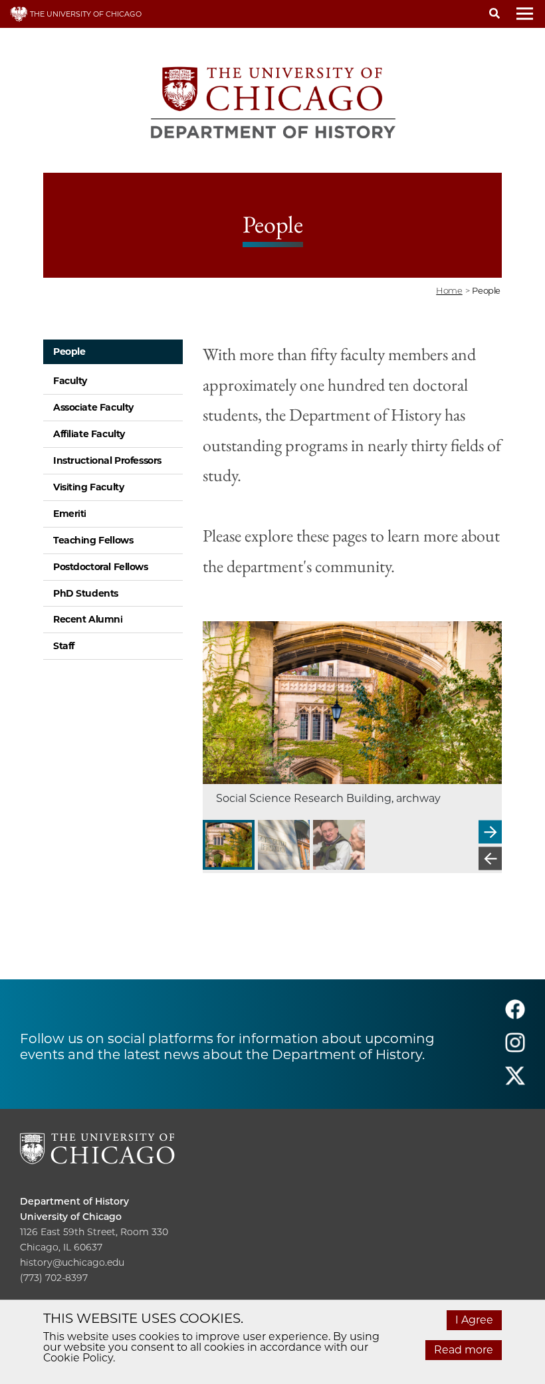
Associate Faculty (93, 407)
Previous (490, 858)
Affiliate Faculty (89, 434)
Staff (63, 646)
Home (449, 290)
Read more (463, 1349)
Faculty (70, 381)
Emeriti (69, 514)
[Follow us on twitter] (515, 1081)
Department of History (74, 1201)
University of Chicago (71, 1217)
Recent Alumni (88, 619)
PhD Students (85, 593)
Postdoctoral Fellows (100, 567)
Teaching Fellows (93, 540)
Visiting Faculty (88, 487)
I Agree (474, 1320)
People (69, 351)
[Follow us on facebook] (515, 1015)
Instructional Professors (107, 460)
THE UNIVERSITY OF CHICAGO (85, 14)
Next (490, 831)
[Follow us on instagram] (515, 1048)
